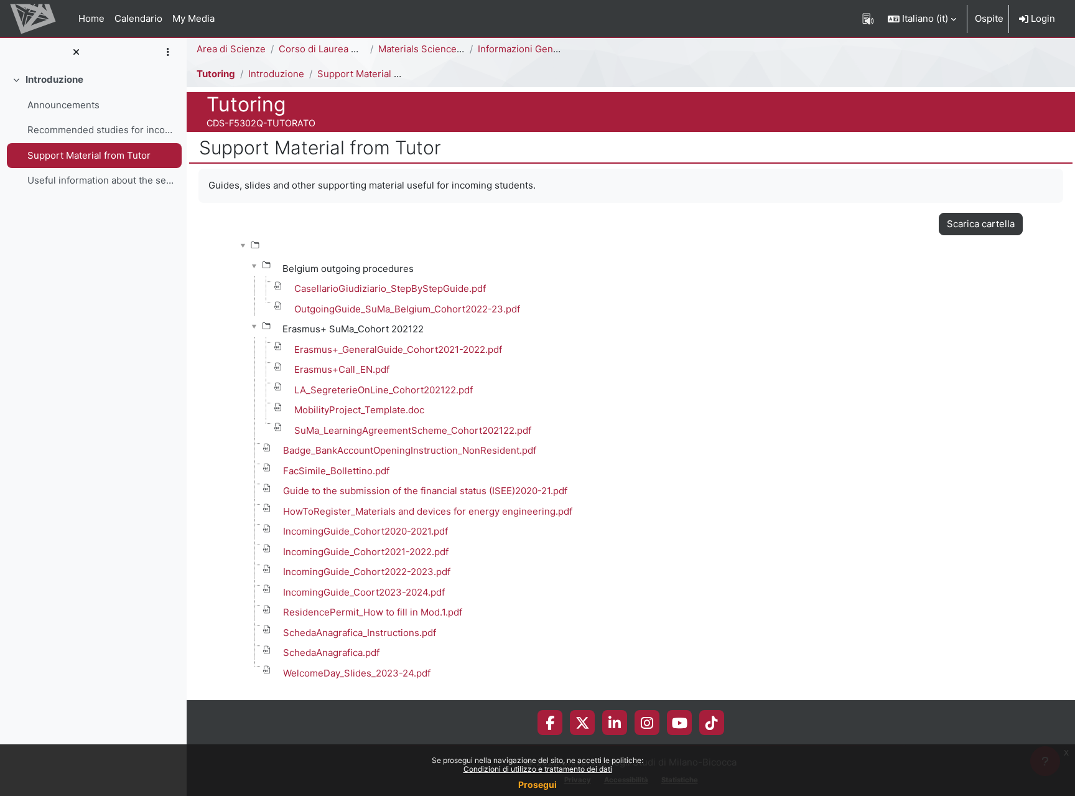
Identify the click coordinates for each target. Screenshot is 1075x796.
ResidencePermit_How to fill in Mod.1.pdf (372, 612)
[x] (582, 722)
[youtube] (679, 722)
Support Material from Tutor (89, 155)
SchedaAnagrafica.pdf (331, 652)
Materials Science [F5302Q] (439, 49)
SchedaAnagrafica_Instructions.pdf (359, 633)
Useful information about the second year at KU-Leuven (101, 180)
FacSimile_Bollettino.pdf (336, 471)
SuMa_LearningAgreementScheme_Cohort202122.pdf (412, 430)
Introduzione (54, 79)
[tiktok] (711, 722)
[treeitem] (93, 130)
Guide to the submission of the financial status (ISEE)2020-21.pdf (425, 491)
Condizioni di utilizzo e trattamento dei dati (537, 769)
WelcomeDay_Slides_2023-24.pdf (356, 673)
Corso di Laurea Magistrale (338, 49)
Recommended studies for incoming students (101, 130)
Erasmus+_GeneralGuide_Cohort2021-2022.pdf (398, 349)
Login (1041, 18)
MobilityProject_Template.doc (359, 410)
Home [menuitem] (91, 18)
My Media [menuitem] (193, 18)
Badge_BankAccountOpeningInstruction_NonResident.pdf (409, 450)
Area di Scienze (231, 49)
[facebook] (550, 722)
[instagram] (647, 722)
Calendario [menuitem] (138, 18)
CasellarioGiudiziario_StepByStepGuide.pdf (390, 288)
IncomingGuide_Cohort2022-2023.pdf (366, 572)
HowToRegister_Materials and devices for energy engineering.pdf (427, 511)
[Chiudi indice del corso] (76, 52)
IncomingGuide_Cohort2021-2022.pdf (366, 552)
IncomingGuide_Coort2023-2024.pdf (364, 592)
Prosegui (537, 784)
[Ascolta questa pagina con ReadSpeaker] (868, 18)
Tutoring (216, 74)
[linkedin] (614, 722)
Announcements (63, 105)
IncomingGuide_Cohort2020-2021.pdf (365, 531)
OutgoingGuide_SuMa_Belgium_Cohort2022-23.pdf (407, 309)
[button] (922, 18)
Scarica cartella (981, 224)
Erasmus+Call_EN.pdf (341, 369)
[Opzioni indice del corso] (168, 52)
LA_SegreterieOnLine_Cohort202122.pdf (383, 390)
